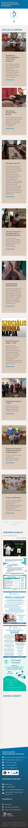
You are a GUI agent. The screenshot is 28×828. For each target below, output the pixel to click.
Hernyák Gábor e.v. (6, 825)
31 (23, 522)
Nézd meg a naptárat (20, 537)
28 (15, 522)
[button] (14, 21)
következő (14, 524)
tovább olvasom (10, 79)
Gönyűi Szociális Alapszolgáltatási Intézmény (10, 4)
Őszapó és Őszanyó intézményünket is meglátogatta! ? (13, 450)
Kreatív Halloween (13, 498)
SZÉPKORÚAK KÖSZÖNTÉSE (11, 285)
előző (5, 522)
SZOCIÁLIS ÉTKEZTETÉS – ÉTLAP (12, 113)
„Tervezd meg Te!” (13, 163)
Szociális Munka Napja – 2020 (12, 342)
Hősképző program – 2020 (14, 402)
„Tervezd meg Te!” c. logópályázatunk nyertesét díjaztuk (14, 233)
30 (20, 522)
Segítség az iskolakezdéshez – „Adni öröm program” (13, 58)
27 (12, 522)
